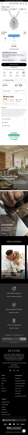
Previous (1, 21)
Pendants (7, 6)
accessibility (17, 393)
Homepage (3, 6)
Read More (4, 233)
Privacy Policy (23, 341)
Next (26, 21)
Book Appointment (5, 187)
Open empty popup (6, 9)
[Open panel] (2, 3)
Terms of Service (14, 342)
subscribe (23, 338)
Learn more (22, 69)
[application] (24, 431)
